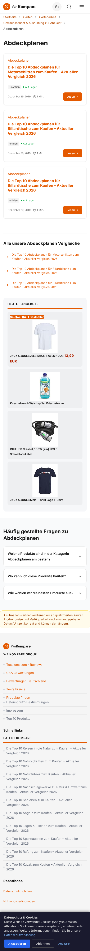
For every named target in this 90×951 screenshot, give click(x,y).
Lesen (71, 96)
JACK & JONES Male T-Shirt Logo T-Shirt (36, 500)
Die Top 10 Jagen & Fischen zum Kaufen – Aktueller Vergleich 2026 (44, 828)
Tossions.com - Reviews (24, 665)
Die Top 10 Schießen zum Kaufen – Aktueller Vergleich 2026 (39, 802)
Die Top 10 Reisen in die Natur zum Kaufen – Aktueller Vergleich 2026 (46, 750)
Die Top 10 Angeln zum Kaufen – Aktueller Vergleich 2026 (44, 815)
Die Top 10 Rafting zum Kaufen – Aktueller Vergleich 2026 (44, 854)
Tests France (16, 689)
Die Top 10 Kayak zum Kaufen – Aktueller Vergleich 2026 (44, 867)
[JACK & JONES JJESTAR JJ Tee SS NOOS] (45, 336)
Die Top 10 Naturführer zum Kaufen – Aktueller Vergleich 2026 (41, 776)
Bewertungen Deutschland (26, 681)
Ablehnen (43, 944)
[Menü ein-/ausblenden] (82, 7)
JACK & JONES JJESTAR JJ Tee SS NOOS (36, 355)
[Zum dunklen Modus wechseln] (57, 6)
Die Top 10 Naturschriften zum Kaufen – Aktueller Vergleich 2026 (42, 763)
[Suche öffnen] (69, 7)
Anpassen (64, 943)
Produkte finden (18, 698)
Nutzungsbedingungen (19, 901)
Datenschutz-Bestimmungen (27, 702)
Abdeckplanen (19, 60)
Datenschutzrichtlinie (17, 891)
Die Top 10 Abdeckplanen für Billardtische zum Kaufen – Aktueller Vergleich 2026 (40, 129)
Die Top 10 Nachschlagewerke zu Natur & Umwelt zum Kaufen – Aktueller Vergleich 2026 (46, 789)
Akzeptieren (17, 944)
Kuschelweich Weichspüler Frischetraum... (38, 403)
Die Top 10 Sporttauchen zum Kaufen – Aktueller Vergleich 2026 (42, 841)
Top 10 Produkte (18, 719)
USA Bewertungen (20, 673)
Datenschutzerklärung (20, 935)
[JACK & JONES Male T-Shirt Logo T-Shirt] (45, 480)
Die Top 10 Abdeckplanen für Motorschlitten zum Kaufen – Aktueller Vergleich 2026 (43, 72)
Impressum (14, 710)
